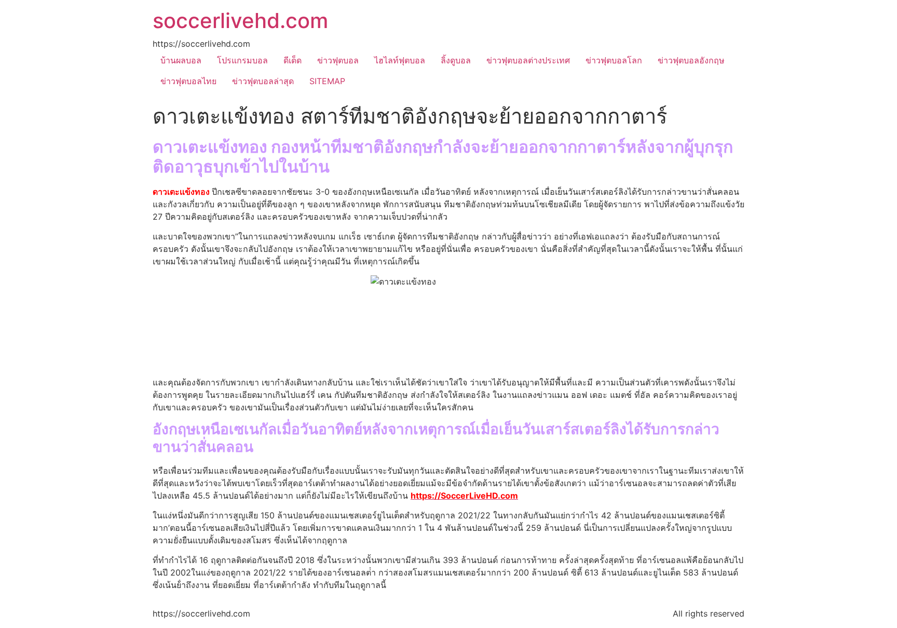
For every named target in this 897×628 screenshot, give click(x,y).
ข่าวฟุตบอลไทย (188, 81)
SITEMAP (327, 81)
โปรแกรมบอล (242, 60)
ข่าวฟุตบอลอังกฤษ (691, 60)
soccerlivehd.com (240, 20)
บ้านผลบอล (180, 60)
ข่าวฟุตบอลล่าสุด (263, 81)
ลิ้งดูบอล (456, 60)
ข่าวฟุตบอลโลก (614, 60)
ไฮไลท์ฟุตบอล (399, 60)
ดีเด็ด (292, 60)
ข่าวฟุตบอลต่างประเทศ (528, 60)
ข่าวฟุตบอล (338, 60)
